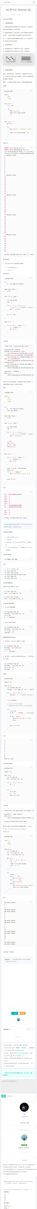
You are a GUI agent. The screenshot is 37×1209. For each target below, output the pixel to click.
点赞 (15, 1013)
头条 (5, 1195)
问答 (5, 1199)
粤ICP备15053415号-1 (18, 1189)
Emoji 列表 (18, 1055)
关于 (5, 1200)
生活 (5, 1197)
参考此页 (25, 1045)
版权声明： (8, 959)
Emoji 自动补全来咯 (22, 1053)
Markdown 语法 (19, 1050)
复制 (31, 90)
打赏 (22, 1013)
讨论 (5, 1194)
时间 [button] (28, 1029)
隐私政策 (27, 1189)
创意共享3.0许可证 (11, 961)
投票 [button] (33, 1029)
